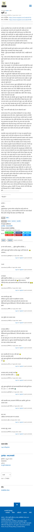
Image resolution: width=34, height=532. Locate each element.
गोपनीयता (14, 521)
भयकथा (8, 221)
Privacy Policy (12, 527)
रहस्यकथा (14, 221)
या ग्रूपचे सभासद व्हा (6, 465)
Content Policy (21, 527)
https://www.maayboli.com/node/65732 (20, 17)
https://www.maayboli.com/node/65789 (20, 20)
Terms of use (4, 527)
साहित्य (7, 218)
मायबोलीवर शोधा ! (5, 490)
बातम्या (25, 513)
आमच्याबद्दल (20, 521)
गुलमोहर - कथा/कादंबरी (6, 226)
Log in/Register (5, 447)
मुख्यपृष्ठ (7, 10)
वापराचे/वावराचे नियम (6, 521)
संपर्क (25, 521)
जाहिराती (19, 513)
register (10, 240)
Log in (3, 240)
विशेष (13, 513)
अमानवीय (18, 221)
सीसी (30, 513)
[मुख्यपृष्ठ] (4, 4)
